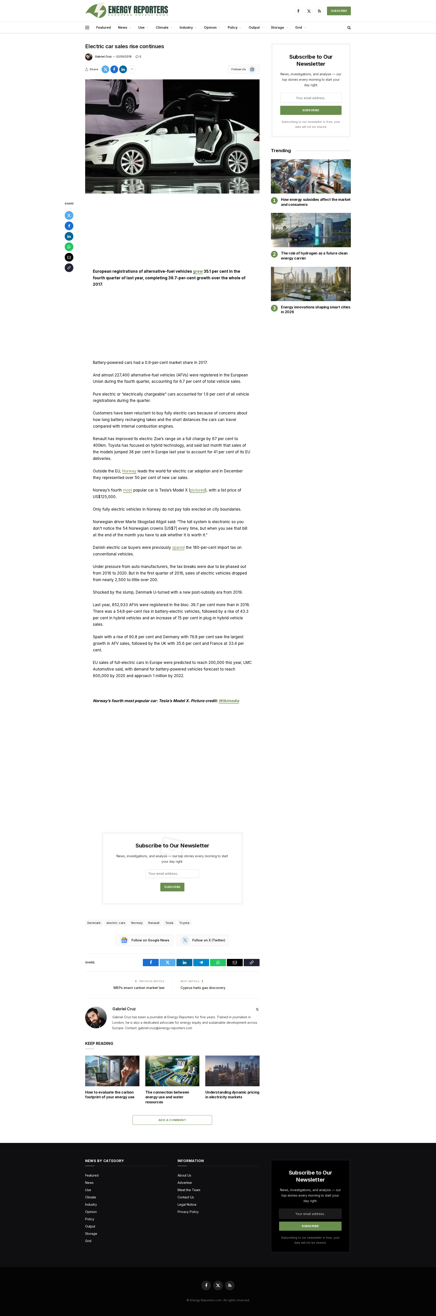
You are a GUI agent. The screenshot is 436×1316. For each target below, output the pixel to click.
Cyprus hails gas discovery (203, 988)
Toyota (184, 923)
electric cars (116, 923)
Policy (233, 27)
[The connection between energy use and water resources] (172, 1071)
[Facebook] (69, 226)
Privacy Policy (188, 1212)
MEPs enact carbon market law (139, 988)
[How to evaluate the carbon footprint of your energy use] (112, 1071)
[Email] (69, 257)
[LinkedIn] (69, 236)
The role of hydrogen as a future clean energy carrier (314, 255)
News (122, 27)
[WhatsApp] (69, 246)
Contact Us (186, 1197)
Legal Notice (187, 1204)
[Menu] (87, 28)
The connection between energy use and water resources (167, 1097)
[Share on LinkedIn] (123, 69)
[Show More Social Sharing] (132, 69)
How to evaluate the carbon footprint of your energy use (109, 1094)
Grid (298, 27)
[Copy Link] (69, 267)
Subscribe (339, 11)
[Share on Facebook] (114, 69)
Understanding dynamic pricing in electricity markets (232, 1094)
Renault (154, 923)
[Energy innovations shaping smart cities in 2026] (311, 284)
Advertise (185, 1183)
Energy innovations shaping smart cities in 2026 (315, 309)
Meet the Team (189, 1190)
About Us (184, 1175)
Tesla (169, 923)
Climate (162, 27)
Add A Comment (172, 1120)
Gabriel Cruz (103, 56)
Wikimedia (229, 700)
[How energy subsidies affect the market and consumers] (311, 176)
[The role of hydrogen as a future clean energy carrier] (311, 230)
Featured (103, 27)
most (127, 490)
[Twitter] (69, 215)
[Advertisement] (172, 234)
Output (254, 27)
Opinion (210, 27)
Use (141, 27)
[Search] (349, 28)
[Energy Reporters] (126, 11)
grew (198, 271)
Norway (129, 471)
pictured (197, 490)
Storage (277, 27)
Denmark (94, 923)
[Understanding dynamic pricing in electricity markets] (232, 1071)
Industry (186, 27)
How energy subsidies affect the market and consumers (316, 202)
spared (178, 547)
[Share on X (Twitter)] (105, 69)
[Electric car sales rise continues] (172, 136)
